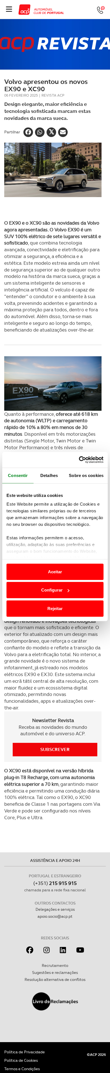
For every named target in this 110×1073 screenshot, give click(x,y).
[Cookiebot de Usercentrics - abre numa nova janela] (79, 460)
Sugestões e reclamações (55, 972)
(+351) (55, 883)
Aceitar (55, 571)
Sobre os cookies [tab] (86, 475)
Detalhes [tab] (49, 475)
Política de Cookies (21, 1060)
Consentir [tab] (18, 475)
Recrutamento (55, 965)
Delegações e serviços (55, 909)
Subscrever (55, 749)
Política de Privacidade (24, 1051)
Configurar (52, 590)
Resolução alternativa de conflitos (55, 979)
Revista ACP (52, 95)
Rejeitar (55, 608)
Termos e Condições (22, 1068)
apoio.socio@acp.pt (55, 916)
